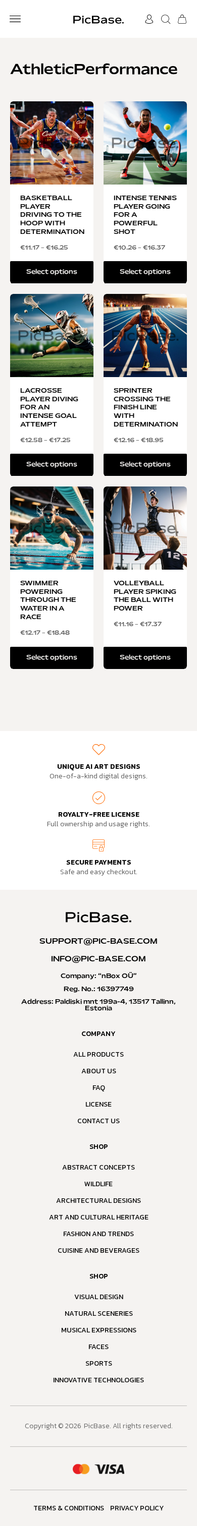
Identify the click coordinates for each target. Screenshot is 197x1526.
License (98, 1104)
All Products (98, 1054)
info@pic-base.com (98, 959)
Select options (51, 272)
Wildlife (98, 1184)
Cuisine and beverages (98, 1250)
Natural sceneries (99, 1313)
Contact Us (98, 1121)
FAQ (98, 1087)
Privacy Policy (137, 1508)
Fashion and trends (98, 1234)
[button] (15, 19)
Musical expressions (98, 1330)
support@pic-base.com (98, 941)
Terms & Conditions (68, 1508)
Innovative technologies (98, 1380)
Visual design (98, 1297)
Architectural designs (98, 1200)
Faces (98, 1346)
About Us (98, 1071)
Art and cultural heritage (99, 1217)
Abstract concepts (98, 1167)
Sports (98, 1363)
